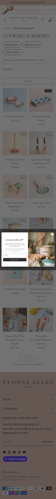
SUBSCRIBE (14, 259)
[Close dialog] (52, 234)
